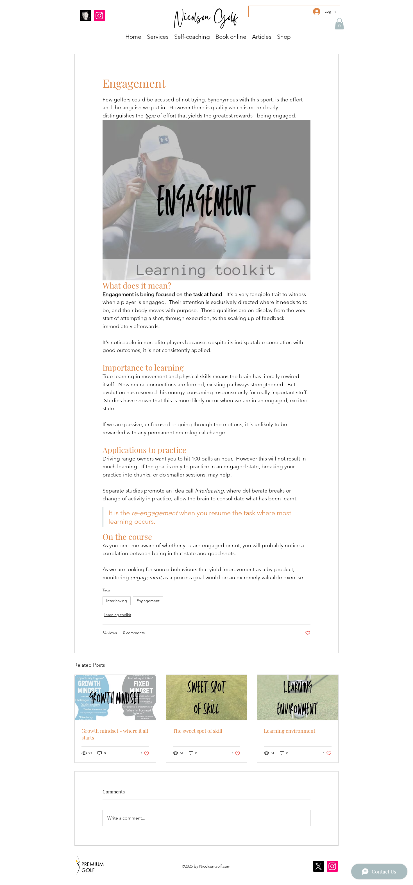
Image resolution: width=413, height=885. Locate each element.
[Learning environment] (297, 697)
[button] (339, 24)
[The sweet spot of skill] (206, 697)
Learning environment (289, 730)
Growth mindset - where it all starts (114, 734)
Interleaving (116, 600)
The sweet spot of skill (197, 730)
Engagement (148, 600)
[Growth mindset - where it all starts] (115, 697)
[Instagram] (99, 15)
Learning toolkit (117, 614)
